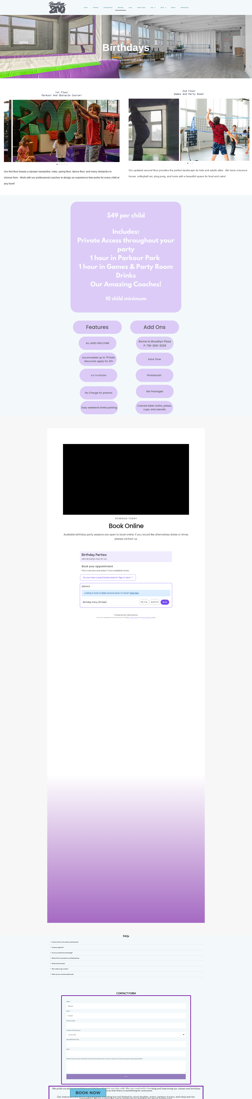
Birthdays (120, 7)
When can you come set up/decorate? (63, 974)
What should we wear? (58, 963)
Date (68, 1049)
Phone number (70, 1020)
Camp (130, 7)
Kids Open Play (108, 7)
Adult (162, 7)
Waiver (173, 7)
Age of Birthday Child (72, 1039)
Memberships (185, 7)
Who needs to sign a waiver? (60, 969)
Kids (152, 7)
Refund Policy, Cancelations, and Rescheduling (65, 958)
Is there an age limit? (58, 947)
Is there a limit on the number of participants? (65, 942)
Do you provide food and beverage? (62, 952)
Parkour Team (141, 7)
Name (68, 1001)
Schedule (95, 7)
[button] (6, 131)
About (86, 7)
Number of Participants (73, 1030)
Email (68, 1011)
